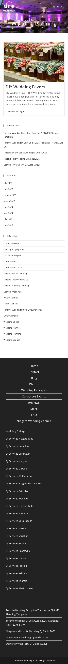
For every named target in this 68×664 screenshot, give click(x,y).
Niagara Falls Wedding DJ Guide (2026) (21, 158)
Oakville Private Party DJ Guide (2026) (21, 164)
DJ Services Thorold (16, 580)
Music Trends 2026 (12, 267)
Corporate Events (12, 243)
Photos (34, 384)
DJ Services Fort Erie (17, 513)
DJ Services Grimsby (17, 491)
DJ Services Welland (17, 498)
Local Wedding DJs (12, 255)
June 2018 (8, 225)
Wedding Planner (11, 327)
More (34, 409)
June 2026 (8, 189)
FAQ (34, 415)
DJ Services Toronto (16, 528)
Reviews (34, 402)
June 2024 (8, 207)
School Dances (10, 303)
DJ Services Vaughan (17, 536)
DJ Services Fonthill (16, 565)
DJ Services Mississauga (19, 520)
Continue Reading (15, 111)
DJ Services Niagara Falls (19, 438)
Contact (34, 372)
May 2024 (8, 213)
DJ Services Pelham (16, 573)
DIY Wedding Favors (25, 86)
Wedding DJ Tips (11, 321)
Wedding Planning (12, 333)
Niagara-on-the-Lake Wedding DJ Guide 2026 (25, 152)
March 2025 (9, 201)
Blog (34, 378)
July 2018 (7, 219)
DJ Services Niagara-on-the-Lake (23, 483)
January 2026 (9, 195)
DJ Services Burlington (18, 453)
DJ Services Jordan (16, 543)
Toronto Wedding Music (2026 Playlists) (22, 309)
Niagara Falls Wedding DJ (15, 279)
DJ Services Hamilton (17, 446)
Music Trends (10, 261)
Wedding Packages (34, 390)
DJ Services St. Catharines (20, 476)
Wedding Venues (11, 339)
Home (34, 366)
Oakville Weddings (12, 291)
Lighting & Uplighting (13, 249)
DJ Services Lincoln (16, 558)
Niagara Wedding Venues (34, 421)
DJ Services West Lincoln (19, 588)
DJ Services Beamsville (18, 550)
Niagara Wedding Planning (16, 285)
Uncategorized (10, 315)
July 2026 (7, 182)
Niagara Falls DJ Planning (15, 273)
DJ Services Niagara (16, 461)
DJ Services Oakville (16, 468)
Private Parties (10, 297)
